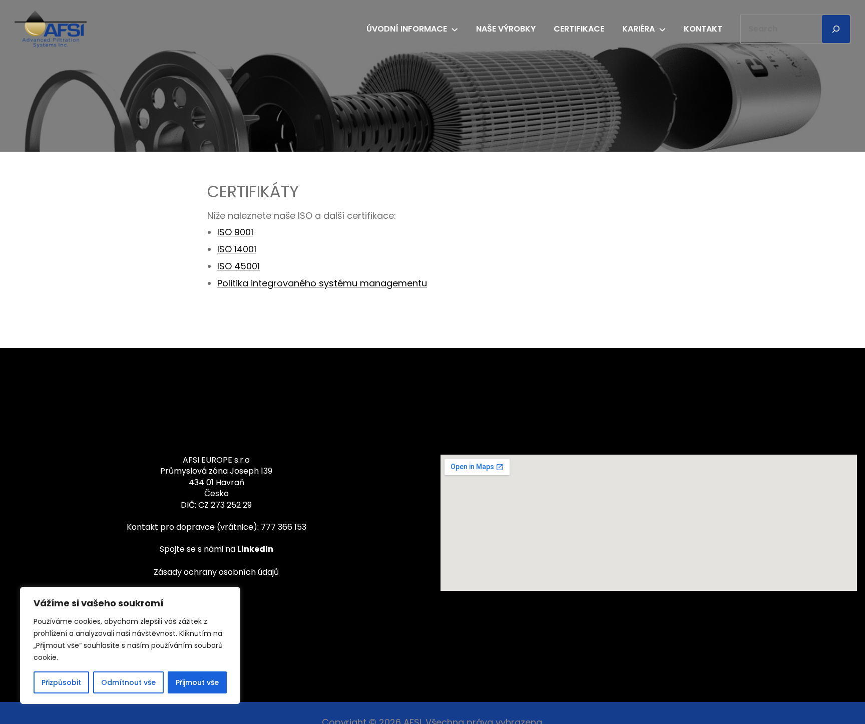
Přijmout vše (197, 682)
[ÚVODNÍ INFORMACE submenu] (454, 28)
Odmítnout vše (128, 682)
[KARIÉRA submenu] (662, 28)
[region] (130, 645)
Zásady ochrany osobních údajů (216, 572)
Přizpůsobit (61, 682)
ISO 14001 (236, 249)
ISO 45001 (238, 266)
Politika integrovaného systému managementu (322, 283)
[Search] (836, 29)
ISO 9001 (235, 232)
